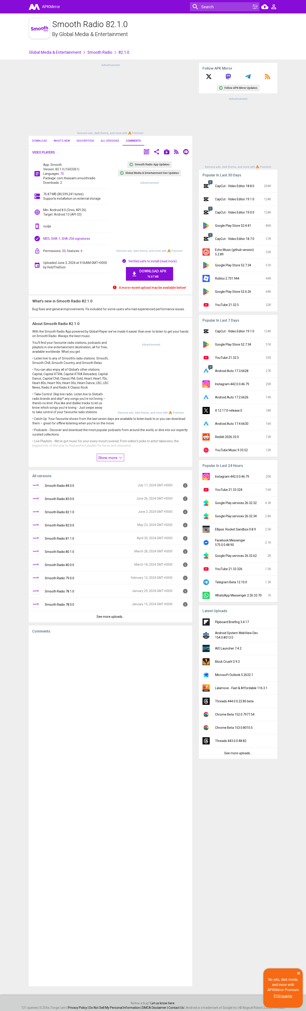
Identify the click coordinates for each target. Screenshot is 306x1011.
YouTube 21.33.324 (228, 490)
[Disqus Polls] (110, 694)
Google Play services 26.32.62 (236, 556)
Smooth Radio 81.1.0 (59, 538)
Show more (108, 457)
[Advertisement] (110, 98)
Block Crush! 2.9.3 (227, 661)
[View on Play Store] (166, 152)
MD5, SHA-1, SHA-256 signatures (66, 238)
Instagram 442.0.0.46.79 (232, 384)
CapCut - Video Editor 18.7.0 (234, 239)
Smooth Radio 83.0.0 (59, 499)
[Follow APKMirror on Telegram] (248, 78)
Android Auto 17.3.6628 (231, 371)
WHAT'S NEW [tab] (62, 140)
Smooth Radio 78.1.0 (59, 591)
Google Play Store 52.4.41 (233, 225)
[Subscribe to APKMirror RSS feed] (267, 78)
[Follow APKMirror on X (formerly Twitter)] (208, 78)
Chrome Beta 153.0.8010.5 (234, 727)
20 (64, 251)
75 (62, 173)
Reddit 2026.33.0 (227, 437)
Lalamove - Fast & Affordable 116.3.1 (241, 688)
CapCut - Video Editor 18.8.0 (234, 186)
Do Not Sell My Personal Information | (115, 1007)
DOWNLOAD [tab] (39, 140)
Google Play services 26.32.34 (236, 516)
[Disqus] (110, 810)
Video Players (43, 152)
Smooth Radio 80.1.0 (59, 552)
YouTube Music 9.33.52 (231, 450)
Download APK (152, 273)
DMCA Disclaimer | (155, 1007)
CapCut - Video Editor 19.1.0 (234, 199)
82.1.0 (124, 52)
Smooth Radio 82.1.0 (59, 512)
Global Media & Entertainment (93, 34)
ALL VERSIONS (110, 140)
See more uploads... (110, 616)
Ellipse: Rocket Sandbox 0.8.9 (235, 529)
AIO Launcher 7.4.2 (228, 648)
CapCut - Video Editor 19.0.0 (234, 212)
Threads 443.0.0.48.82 (230, 741)
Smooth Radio (99, 52)
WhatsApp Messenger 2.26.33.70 (238, 595)
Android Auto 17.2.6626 (231, 397)
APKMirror (51, 6)
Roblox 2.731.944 (227, 278)
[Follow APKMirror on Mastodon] (228, 78)
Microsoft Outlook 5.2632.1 (234, 675)
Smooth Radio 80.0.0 (59, 565)
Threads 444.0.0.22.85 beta (234, 701)
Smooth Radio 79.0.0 (59, 578)
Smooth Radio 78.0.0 (59, 604)
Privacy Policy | (78, 1007)
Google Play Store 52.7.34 (233, 265)
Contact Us (176, 1007)
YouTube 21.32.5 (227, 305)
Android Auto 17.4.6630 (231, 423)
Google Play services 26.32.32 (236, 503)
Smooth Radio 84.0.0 (59, 485)
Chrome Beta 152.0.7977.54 (234, 714)
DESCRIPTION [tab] (85, 140)
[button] (146, 152)
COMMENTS (133, 140)
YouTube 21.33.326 (228, 569)
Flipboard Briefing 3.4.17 (232, 622)
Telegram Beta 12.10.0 (231, 582)
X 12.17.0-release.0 (228, 410)
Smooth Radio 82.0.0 (59, 525)
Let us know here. (163, 1003)
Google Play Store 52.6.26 (233, 291)
